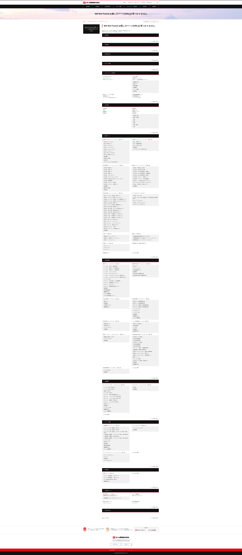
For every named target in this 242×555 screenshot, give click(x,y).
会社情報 (144, 6)
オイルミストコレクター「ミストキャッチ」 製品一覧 (113, 384)
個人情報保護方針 (135, 501)
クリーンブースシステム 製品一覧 (139, 425)
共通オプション (107, 403)
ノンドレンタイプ (136, 268)
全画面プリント (147, 21)
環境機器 (135, 87)
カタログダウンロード (107, 76)
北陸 (134, 119)
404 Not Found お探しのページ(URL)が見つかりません (91, 29)
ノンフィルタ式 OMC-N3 (109, 387)
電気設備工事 (107, 6)
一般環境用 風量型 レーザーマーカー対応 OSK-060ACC (116, 434)
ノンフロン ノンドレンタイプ (110, 271)
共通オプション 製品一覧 (108, 243)
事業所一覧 (134, 110)
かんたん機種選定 (107, 293)
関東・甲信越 (136, 117)
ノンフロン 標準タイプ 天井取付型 (111, 269)
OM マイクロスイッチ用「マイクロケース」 (142, 182)
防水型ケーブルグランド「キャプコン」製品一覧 (112, 139)
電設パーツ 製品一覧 (136, 233)
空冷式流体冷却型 (136, 340)
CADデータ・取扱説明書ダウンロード (139, 79)
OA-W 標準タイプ (108, 143)
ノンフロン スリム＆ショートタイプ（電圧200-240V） (115, 277)
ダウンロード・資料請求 (132, 6)
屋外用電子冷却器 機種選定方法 (140, 275)
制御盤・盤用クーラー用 (109, 336)
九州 (134, 126)
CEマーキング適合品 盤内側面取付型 (141, 305)
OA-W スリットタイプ (108, 147)
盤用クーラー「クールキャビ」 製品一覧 (111, 263)
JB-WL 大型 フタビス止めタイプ (111, 219)
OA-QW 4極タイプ (108, 173)
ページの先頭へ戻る (154, 41)
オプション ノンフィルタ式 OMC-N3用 (112, 396)
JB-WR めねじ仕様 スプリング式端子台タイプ (114, 208)
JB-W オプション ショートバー (111, 221)
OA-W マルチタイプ (108, 145)
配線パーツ (135, 83)
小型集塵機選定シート (136, 96)
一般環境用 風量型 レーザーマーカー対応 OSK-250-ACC (116, 438)
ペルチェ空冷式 (107, 370)
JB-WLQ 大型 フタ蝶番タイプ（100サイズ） (113, 213)
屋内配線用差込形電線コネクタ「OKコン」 (141, 236)
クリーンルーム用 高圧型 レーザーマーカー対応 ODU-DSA (115, 432)
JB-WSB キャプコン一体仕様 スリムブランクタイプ (115, 201)
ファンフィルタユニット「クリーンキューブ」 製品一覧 (114, 452)
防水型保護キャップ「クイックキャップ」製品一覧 (113, 165)
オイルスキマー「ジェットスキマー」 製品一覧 (141, 384)
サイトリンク (135, 502)
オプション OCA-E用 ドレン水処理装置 (112, 280)
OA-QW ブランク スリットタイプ (111, 176)
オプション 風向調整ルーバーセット (111, 282)
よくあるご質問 (135, 252)
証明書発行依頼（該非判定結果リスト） (111, 495)
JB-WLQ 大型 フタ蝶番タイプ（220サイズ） (113, 217)
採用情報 (154, 6)
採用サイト (127, 544)
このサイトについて (107, 502)
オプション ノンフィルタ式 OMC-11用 (112, 398)
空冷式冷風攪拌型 (136, 338)
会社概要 (105, 108)
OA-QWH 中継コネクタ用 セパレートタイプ (113, 178)
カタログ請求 (135, 76)
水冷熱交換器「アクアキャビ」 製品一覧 (111, 298)
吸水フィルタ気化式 (137, 323)
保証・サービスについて (137, 495)
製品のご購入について (107, 501)
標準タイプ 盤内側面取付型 (139, 301)
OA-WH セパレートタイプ (109, 149)
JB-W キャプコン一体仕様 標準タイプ (112, 195)
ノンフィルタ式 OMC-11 (109, 389)
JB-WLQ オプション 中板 (109, 226)
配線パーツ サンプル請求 (108, 94)
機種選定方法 (106, 291)
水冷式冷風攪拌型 (136, 344)
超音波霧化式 (136, 325)
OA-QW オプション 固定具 (110, 182)
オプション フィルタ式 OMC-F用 (111, 401)
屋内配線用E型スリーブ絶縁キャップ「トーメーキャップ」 (145, 238)
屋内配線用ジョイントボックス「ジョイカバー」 (143, 239)
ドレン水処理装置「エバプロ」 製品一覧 (140, 321)
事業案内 (105, 111)
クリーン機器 (136, 89)
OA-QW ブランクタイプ (109, 175)
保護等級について (106, 252)
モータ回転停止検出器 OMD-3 (110, 479)
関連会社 (105, 113)
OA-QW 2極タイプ (108, 169)
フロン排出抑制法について (109, 295)
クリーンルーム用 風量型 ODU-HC (111, 427)
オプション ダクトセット (109, 284)
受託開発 (97, 6)
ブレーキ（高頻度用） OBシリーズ (111, 475)
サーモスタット (136, 310)
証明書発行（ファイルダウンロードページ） (113, 498)
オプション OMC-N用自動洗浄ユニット (112, 394)
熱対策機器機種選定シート (137, 94)
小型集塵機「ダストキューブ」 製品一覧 (111, 425)
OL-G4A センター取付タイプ (139, 204)
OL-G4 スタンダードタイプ (139, 202)
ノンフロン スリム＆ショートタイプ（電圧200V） (114, 275)
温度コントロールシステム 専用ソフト (141, 353)
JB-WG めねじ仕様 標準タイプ (110, 202)
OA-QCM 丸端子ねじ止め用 (139, 169)
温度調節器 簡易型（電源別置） (140, 349)
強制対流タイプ (107, 323)
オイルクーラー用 (107, 338)
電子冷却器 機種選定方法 (138, 273)
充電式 (134, 387)
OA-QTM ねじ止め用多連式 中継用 (140, 171)
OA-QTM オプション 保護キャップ (140, 176)
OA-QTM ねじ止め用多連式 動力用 (140, 175)
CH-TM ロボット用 (137, 195)
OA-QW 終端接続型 (108, 180)
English (144, 2)
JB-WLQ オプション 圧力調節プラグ (112, 228)
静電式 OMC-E (107, 390)
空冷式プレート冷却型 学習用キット (140, 360)
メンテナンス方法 (107, 407)
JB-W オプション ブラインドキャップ (112, 223)
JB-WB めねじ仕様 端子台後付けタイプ (112, 210)
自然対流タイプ (107, 325)
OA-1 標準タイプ (137, 141)
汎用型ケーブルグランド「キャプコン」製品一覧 (142, 139)
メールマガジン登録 (136, 97)
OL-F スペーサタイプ (137, 200)
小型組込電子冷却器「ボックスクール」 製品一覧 (142, 334)
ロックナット (106, 249)
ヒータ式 (135, 327)
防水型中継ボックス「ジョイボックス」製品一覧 (112, 193)
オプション (106, 456)
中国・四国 (135, 124)
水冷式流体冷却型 (136, 346)
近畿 (134, 122)
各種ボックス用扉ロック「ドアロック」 (112, 238)
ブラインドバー (107, 247)
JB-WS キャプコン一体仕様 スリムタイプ (113, 197)
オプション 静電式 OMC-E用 (110, 400)
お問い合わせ (108, 510)
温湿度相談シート (106, 96)
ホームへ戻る (106, 517)
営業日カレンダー (135, 111)
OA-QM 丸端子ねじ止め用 (139, 167)
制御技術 (135, 91)
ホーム (126, 2)
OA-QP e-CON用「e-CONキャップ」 (141, 184)
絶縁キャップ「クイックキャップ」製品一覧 (141, 165)
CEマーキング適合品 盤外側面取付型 (141, 306)
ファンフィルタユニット (109, 454)
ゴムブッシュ (106, 245)
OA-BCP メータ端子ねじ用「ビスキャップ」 (142, 180)
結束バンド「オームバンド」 (109, 239)
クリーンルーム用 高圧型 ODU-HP (111, 429)
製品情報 (88, 6)
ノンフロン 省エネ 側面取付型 (110, 266)
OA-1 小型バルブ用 (137, 145)
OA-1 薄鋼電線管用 (137, 143)
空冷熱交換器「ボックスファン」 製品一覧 (140, 298)
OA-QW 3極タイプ (108, 171)
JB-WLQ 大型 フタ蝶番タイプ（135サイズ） (113, 215)
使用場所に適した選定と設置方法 (139, 243)
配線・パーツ (136, 356)
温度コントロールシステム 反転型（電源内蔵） (143, 351)
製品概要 (106, 156)
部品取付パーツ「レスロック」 (110, 236)
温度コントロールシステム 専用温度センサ (142, 355)
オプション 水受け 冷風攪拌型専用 (140, 347)
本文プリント (155, 21)
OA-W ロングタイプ (108, 150)
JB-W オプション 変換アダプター (111, 224)
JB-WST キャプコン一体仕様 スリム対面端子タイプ (115, 199)
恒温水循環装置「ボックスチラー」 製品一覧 (112, 367)
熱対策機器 (135, 85)
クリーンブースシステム (138, 427)
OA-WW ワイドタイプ (108, 141)
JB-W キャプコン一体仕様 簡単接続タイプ (113, 204)
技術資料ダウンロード (136, 78)
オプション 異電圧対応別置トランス (111, 286)
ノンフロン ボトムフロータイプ (110, 273)
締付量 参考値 (107, 158)
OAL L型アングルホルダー (109, 152)
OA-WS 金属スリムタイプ (109, 154)
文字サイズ (132, 2)
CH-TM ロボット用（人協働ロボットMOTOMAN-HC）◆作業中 (145, 198)
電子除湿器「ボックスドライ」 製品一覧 (111, 321)
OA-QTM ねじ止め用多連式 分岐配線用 (141, 173)
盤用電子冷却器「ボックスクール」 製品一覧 (141, 263)
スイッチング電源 (136, 358)
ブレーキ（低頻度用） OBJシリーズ (111, 477)
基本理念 (134, 108)
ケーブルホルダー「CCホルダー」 (139, 193)
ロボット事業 (118, 6)
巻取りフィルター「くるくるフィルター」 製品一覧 (113, 334)
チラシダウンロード (107, 78)
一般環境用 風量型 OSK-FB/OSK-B (111, 436)
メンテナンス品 (107, 279)
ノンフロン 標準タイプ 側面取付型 (111, 268)
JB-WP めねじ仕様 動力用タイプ (111, 206)
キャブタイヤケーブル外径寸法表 (110, 161)
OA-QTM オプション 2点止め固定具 (141, 178)
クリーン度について (108, 460)
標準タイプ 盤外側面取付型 (139, 303)
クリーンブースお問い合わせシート (110, 97)
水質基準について (107, 305)
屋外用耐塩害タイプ (137, 269)
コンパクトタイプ (136, 308)
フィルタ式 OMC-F (108, 392)
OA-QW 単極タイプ (108, 167)
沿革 (104, 110)
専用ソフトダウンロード (108, 79)
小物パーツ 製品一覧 (107, 233)
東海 (134, 121)
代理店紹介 (134, 113)
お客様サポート (108, 490)
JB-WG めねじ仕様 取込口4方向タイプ (112, 212)
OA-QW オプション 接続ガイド (111, 184)
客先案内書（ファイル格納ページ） (110, 494)
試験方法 (106, 160)
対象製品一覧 (136, 81)
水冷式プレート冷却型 (137, 342)
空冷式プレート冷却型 (137, 336)
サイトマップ (138, 2)
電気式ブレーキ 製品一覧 (108, 473)
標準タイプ (135, 266)
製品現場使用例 (107, 290)
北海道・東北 (136, 115)
